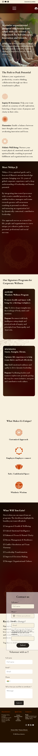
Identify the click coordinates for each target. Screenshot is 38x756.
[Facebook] (28, 725)
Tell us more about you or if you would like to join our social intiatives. (21, 632)
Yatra (18, 717)
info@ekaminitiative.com (31, 716)
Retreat (18, 719)
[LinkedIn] (31, 725)
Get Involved (18, 720)
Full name (8, 658)
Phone (7, 677)
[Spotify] (8, 2)
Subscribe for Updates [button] (29, 1)
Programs (18, 715)
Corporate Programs (18, 716)
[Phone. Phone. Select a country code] (9, 681)
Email (7, 667)
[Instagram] (3, 2)
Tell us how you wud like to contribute (18, 687)
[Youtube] (6, 2)
